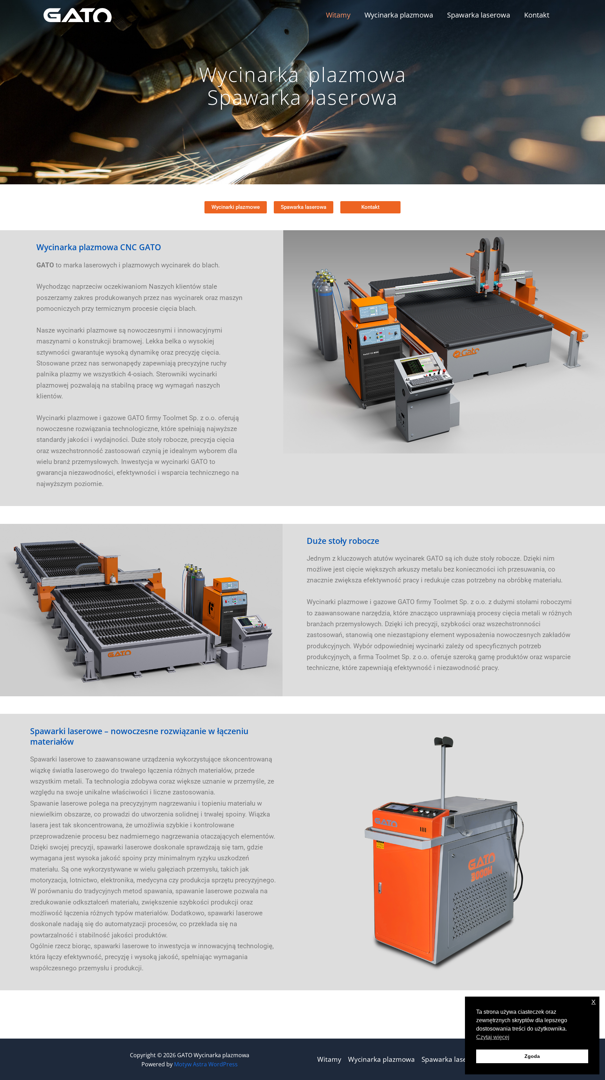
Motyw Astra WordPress (206, 1064)
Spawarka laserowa (478, 15)
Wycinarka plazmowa (398, 15)
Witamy (338, 15)
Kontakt (536, 15)
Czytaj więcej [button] (492, 1037)
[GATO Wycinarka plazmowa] (77, 14)
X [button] (593, 1002)
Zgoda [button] (532, 1056)
